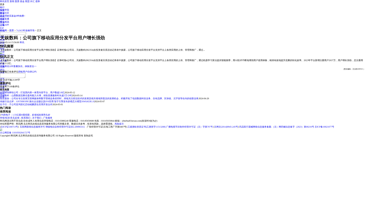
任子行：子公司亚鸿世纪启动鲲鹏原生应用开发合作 (26, 104)
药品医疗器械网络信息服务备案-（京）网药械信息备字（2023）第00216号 (276, 127)
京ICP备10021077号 (324, 127)
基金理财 (4, 16)
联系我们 (25, 118)
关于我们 (36, 118)
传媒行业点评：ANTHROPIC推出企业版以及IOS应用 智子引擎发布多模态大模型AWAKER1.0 (47, 101)
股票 (17, 1)
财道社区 (4, 13)
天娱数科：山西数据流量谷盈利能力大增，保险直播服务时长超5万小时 (36, 95)
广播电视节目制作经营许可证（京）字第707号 (189, 127)
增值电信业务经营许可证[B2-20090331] (65, 127)
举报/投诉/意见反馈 (9, 118)
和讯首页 (4, 1)
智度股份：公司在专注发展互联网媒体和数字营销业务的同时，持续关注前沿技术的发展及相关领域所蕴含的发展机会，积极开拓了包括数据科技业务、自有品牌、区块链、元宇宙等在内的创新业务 (99, 98)
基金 (22, 1)
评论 (2, 69)
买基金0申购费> (17, 16)
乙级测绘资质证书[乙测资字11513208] (147, 127)
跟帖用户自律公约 (27, 71)
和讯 (22, 42)
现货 (2, 52)
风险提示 (119, 124)
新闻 (12, 1)
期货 (27, 1)
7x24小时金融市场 (25, 30)
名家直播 (4, 19)
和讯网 (3, 30)
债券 (37, 1)
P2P (2, 28)
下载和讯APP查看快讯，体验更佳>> (18, 66)
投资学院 (4, 10)
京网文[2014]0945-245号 (226, 127)
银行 (2, 7)
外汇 (32, 1)
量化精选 (4, 22)
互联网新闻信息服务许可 (32, 127)
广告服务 (47, 118)
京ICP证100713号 (9, 127)
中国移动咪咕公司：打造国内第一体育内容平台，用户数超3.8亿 (32, 92)
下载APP (4, 25)
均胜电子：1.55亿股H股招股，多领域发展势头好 (25, 115)
